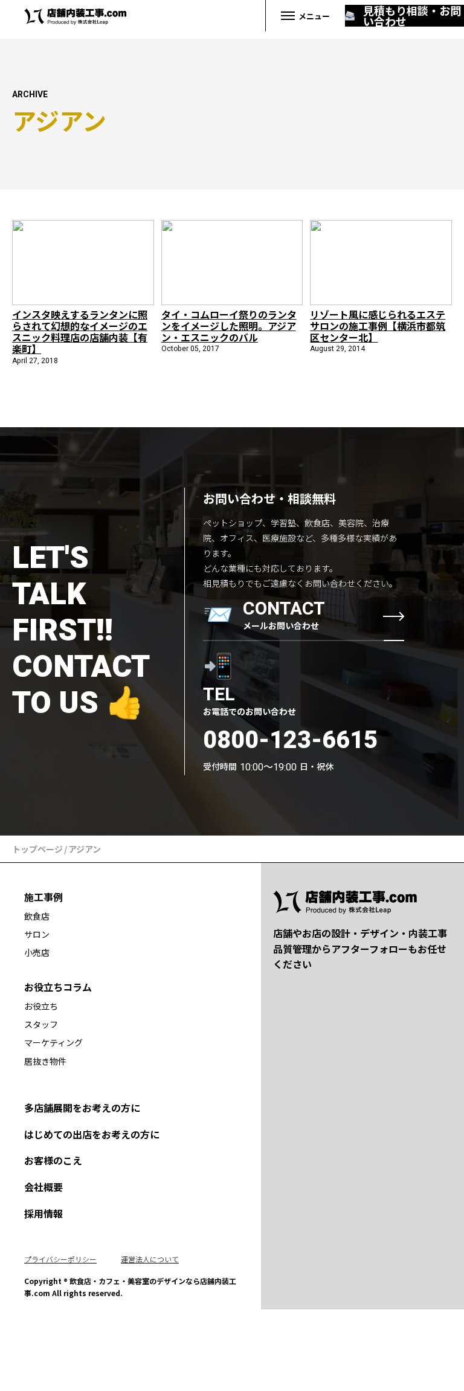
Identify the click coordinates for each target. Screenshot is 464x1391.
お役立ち (41, 1006)
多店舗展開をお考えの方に (82, 1107)
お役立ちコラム (58, 987)
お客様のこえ (53, 1160)
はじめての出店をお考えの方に (92, 1134)
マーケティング (53, 1042)
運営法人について (150, 1259)
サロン (37, 934)
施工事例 (43, 896)
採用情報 (43, 1213)
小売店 (37, 952)
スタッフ (41, 1024)
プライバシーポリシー (60, 1259)
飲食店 (37, 916)
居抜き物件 (45, 1061)
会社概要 (43, 1187)
